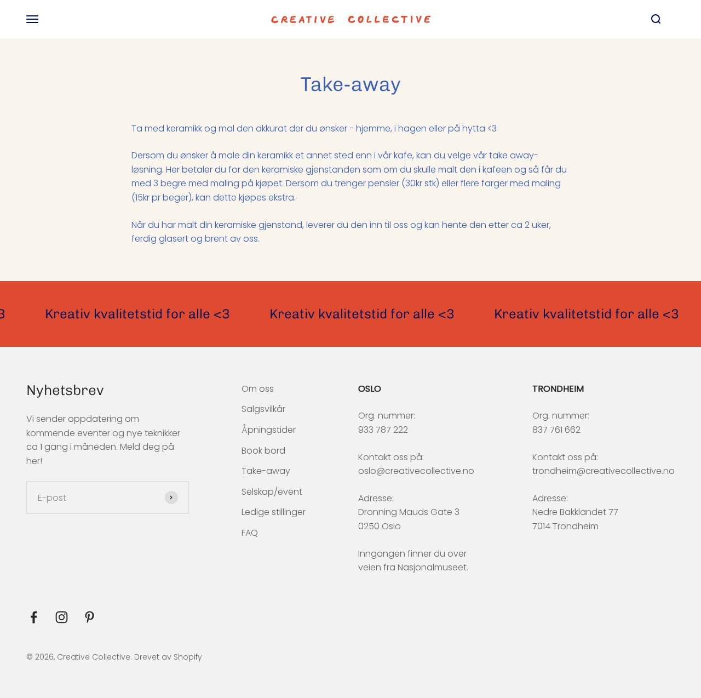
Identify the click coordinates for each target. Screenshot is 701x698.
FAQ (250, 533)
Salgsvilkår (263, 409)
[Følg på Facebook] (33, 617)
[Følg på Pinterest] (89, 617)
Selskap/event (272, 491)
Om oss (258, 388)
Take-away (266, 471)
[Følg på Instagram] (61, 617)
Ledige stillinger (274, 512)
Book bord (263, 450)
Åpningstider (269, 430)
